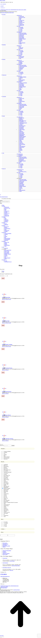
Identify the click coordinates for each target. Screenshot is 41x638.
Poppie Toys (6, 498)
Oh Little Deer (6, 493)
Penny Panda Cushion (7, 344)
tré (4, 514)
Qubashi (5, 499)
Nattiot (5, 492)
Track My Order (5, 543)
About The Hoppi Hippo (7, 550)
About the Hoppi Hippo (16, 565)
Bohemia (5, 467)
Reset (1, 539)
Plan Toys (5, 497)
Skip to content (2, 0)
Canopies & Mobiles (7, 451)
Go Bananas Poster (6, 415)
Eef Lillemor (6, 477)
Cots (4, 453)
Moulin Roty (6, 491)
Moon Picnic (6, 490)
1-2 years (5, 524)
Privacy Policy (5, 554)
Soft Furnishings (6, 457)
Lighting (5, 454)
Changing (5, 452)
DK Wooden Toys (7, 475)
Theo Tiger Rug (5, 320)
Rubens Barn (6, 501)
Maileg (5, 485)
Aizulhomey (6, 464)
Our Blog (4, 551)
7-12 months (6, 523)
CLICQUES (6, 473)
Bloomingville (6, 466)
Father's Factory (6, 479)
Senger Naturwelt (7, 504)
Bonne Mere (6, 468)
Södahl (10, 299)
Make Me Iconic (6, 486)
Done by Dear (6, 476)
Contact (3, 7)
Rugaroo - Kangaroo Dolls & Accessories (11, 502)
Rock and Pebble (6, 500)
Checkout (6, 196)
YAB (4, 516)
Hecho (5, 480)
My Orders (3, 4)
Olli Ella (5, 494)
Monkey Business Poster (7, 438)
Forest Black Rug (6, 297)
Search (13, 445)
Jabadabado (6, 481)
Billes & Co (6, 465)
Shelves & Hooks (7, 456)
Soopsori (5, 507)
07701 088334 (4, 574)
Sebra (5, 503)
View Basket (2, 196)
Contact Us (4, 552)
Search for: (2, 445)
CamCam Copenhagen (7, 472)
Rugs (4, 455)
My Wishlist (5, 544)
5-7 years (5, 526)
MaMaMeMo (6, 487)
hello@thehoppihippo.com (5, 576)
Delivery (4, 546)
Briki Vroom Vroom (7, 469)
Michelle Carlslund (5, 299)
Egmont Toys (6, 478)
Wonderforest (6, 515)
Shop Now (11, 570)
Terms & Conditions (6, 553)
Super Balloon (6, 510)
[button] (4, 294)
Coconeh (5, 474)
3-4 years (5, 525)
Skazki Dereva (6, 505)
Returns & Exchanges (6, 545)
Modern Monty (6, 489)
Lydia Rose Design (16, 589)
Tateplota (5, 511)
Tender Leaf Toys (7, 512)
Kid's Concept (6, 482)
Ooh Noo (5, 495)
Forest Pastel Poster (6, 391)
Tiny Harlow (6, 513)
